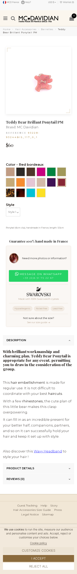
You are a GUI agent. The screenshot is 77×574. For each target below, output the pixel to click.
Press (58, 510)
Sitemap (48, 514)
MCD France (12, 2)
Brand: (11, 127)
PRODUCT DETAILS (20, 468)
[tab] (38, 340)
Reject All (38, 566)
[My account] (64, 18)
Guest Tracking (27, 505)
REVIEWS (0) (15, 479)
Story (53, 505)
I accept (38, 558)
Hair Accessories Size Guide (32, 510)
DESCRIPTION (16, 340)
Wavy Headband (48, 451)
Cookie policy (38, 543)
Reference (16, 132)
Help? (27, 2)
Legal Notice (30, 514)
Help (43, 505)
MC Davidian (27, 127)
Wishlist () (68, 2)
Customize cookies (38, 550)
